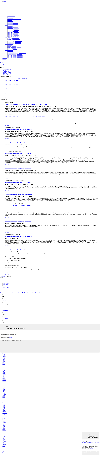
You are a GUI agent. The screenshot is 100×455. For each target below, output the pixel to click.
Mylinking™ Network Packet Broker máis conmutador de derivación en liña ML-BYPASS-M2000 (26, 104)
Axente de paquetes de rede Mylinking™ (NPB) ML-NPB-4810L (18, 249)
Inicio (3, 64)
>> (6, 276)
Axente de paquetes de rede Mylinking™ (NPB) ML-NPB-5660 (18, 168)
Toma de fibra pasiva (18, 292)
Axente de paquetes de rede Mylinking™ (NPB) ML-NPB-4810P (18, 236)
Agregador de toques (11, 292)
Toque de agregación (3, 292)
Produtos (3, 65)
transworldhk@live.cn (6, 318)
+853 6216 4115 (5, 300)
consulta (6, 125)
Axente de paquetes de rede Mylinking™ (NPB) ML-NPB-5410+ (18, 182)
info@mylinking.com (6, 308)
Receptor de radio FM (31, 292)
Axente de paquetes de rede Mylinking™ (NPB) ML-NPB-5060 (18, 205)
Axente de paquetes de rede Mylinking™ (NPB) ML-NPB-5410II (18, 194)
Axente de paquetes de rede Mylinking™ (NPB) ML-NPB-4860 (18, 221)
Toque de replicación (38, 292)
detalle (8, 125)
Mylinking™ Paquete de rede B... (12, 80)
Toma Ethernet (24, 292)
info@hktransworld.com (6, 310)
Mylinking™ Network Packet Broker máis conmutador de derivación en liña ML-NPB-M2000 (25, 116)
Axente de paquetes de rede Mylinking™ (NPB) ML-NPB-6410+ (18, 129)
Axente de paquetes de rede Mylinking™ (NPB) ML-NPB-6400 (18, 142)
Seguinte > (4, 276)
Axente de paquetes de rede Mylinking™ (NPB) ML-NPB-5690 (18, 153)
